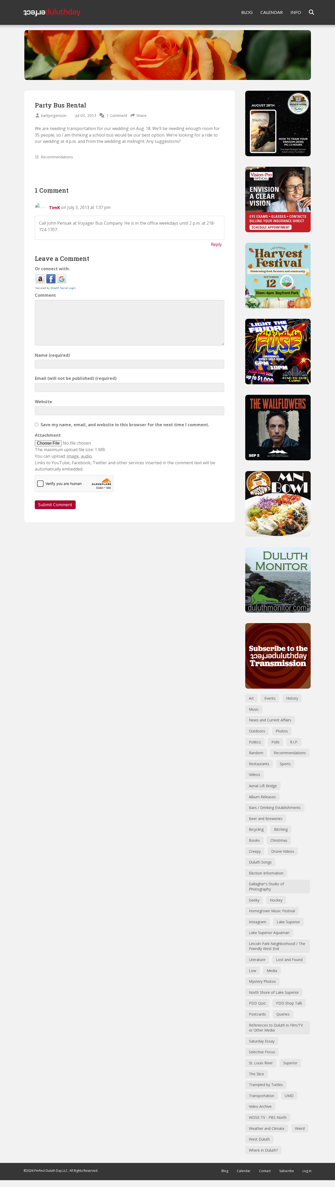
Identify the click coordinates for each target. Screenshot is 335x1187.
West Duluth (259, 1139)
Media (272, 970)
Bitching (281, 829)
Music (254, 709)
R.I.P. (294, 742)
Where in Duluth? (263, 1150)
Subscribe (286, 1171)
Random (256, 752)
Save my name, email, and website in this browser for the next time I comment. (125, 425)
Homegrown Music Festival (272, 910)
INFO (296, 12)
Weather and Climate (266, 1128)
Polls (275, 742)
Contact (265, 1171)
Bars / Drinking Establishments (275, 807)
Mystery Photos (262, 981)
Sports (285, 763)
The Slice (256, 1073)
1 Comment (117, 115)
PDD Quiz (257, 1003)
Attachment (48, 435)
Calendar (243, 1171)
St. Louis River (261, 1062)
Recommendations (57, 156)
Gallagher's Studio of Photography (266, 886)
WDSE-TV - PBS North (268, 1117)
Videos (254, 774)
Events (270, 698)
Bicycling (256, 829)
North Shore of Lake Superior (274, 992)
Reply (216, 244)
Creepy (255, 851)
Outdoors (257, 731)
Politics (255, 742)
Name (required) (52, 355)
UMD (289, 1095)
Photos (282, 731)
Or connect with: (52, 269)
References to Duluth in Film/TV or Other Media (276, 1028)
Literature (257, 959)
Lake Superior (288, 921)
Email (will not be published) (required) (75, 378)
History (292, 698)
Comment (45, 295)
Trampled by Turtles (266, 1084)
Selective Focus (262, 1051)
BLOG (247, 12)
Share (141, 115)
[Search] (308, 12)
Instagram (257, 921)
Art (251, 698)
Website (43, 401)
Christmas (278, 840)
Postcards (257, 1014)
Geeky (254, 900)
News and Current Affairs (270, 719)
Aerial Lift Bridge (263, 785)
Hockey (276, 900)
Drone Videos (282, 851)
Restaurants (259, 763)
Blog (224, 1171)
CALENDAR (271, 12)
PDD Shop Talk (289, 1003)
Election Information (266, 873)
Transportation (261, 1095)
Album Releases (262, 796)
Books (254, 840)
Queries (282, 1014)
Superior (290, 1062)
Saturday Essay (262, 1041)
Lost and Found (289, 959)
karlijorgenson (53, 115)
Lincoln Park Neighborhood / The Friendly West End (277, 946)
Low (252, 970)
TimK (54, 208)
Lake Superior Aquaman (269, 932)
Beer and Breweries (265, 818)
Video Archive (260, 1106)
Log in (307, 1171)
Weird (300, 1128)
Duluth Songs (260, 862)
